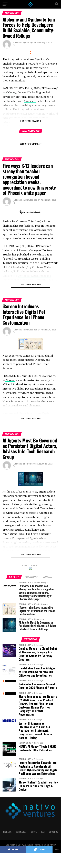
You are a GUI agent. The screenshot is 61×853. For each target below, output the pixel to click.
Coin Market (21, 831)
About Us (53, 831)
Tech (43, 831)
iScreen (10, 380)
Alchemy (10, 92)
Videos (34, 831)
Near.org (7, 831)
